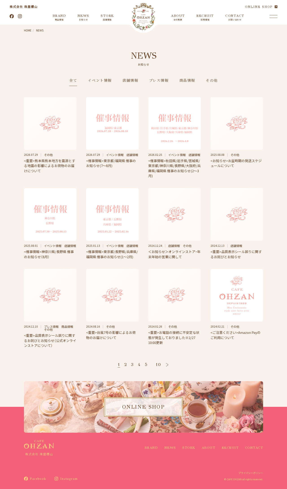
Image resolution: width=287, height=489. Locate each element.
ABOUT (208, 448)
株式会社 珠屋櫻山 (24, 6)
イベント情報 (100, 81)
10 (158, 364)
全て (73, 81)
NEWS (170, 448)
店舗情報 (130, 81)
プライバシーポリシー (250, 473)
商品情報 (187, 81)
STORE (188, 448)
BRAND (151, 448)
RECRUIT (230, 448)
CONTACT (254, 448)
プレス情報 (159, 81)
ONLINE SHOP (259, 7)
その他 (212, 81)
